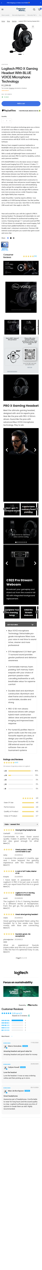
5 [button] (25, 964)
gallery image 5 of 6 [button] (24, 542)
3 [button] (22, 964)
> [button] (26, 964)
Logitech (5, 64)
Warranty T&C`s (32, 15)
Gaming (14, 21)
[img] (7, 1049)
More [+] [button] (6, 849)
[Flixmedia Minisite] (4, 246)
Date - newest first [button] (12, 830)
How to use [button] (30, 367)
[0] (38, 9)
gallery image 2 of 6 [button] (18, 542)
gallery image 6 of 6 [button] (26, 542)
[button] (30, 256)
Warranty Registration (18, 15)
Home (3, 21)
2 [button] (21, 964)
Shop (8, 21)
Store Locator (5, 15)
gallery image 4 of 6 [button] (22, 542)
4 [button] (23, 964)
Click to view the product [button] (12, 371)
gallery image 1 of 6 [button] (16, 542)
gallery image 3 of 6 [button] (20, 542)
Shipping (11, 88)
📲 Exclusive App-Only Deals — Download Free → (21, 3)
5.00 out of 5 (17, 1019)
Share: (4, 238)
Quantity (4, 116)
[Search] (34, 9)
